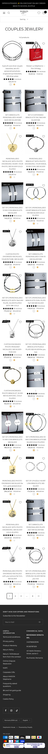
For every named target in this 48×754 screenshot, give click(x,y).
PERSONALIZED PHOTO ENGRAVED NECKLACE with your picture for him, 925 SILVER (12, 575)
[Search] (9, 13)
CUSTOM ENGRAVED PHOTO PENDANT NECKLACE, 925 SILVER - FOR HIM (12, 348)
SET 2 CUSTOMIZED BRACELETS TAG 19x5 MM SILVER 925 (36, 117)
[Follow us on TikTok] (17, 710)
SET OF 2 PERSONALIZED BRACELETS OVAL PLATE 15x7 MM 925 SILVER (35, 300)
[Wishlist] (39, 13)
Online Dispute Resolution (9, 662)
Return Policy (8, 650)
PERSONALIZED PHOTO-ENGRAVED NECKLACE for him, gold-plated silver (12, 483)
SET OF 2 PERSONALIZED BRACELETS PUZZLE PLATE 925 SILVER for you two (35, 348)
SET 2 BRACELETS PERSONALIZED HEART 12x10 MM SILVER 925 (12, 117)
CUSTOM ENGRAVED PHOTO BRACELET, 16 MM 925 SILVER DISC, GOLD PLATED (12, 394)
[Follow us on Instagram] (11, 710)
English (25, 720)
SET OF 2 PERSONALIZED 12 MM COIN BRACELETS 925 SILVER (12, 210)
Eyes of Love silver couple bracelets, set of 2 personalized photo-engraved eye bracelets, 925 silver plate (12, 71)
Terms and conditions (11, 637)
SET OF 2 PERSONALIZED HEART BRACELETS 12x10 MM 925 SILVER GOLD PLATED (35, 211)
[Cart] (44, 13)
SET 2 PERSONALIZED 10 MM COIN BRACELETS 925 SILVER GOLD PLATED (35, 439)
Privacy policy (8, 641)
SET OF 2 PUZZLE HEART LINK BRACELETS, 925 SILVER (35, 483)
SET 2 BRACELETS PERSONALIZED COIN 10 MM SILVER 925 (36, 256)
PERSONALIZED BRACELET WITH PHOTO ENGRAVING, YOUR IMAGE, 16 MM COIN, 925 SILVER (36, 162)
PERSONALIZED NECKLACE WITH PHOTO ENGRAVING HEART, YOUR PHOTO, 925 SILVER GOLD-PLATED (12, 164)
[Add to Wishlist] (20, 44)
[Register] (39, 622)
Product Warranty (10, 645)
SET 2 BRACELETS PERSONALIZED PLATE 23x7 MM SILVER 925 (35, 527)
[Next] (38, 596)
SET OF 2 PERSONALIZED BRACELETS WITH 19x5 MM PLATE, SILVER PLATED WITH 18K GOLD (12, 301)
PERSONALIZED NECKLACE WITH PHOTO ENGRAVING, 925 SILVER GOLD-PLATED (12, 528)
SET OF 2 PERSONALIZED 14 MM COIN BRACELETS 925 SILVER (12, 439)
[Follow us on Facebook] (5, 710)
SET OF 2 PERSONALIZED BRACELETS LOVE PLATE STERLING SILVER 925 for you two (35, 575)
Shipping (6, 695)
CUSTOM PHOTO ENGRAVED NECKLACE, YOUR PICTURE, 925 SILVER (12, 256)
